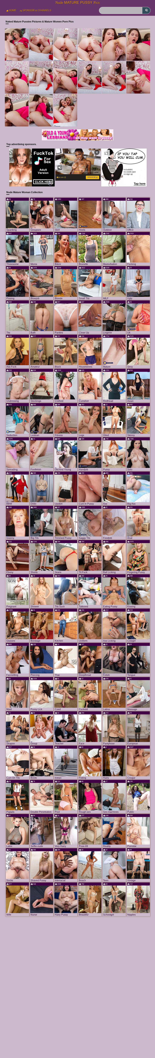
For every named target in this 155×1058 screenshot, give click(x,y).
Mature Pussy (77, 2)
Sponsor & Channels (37, 10)
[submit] (146, 10)
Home (12, 10)
